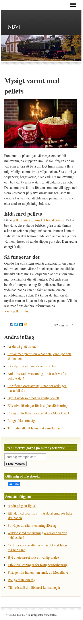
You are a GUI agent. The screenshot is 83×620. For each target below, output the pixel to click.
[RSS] (25, 324)
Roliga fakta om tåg (21, 420)
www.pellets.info (16, 311)
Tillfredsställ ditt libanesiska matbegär (34, 428)
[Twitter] (16, 324)
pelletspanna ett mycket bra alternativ (38, 220)
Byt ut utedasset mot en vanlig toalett (33, 398)
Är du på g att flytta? (22, 346)
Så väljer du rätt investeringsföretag (32, 366)
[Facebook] (11, 324)
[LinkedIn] (21, 324)
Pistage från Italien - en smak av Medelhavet (38, 413)
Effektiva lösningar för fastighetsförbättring (38, 405)
